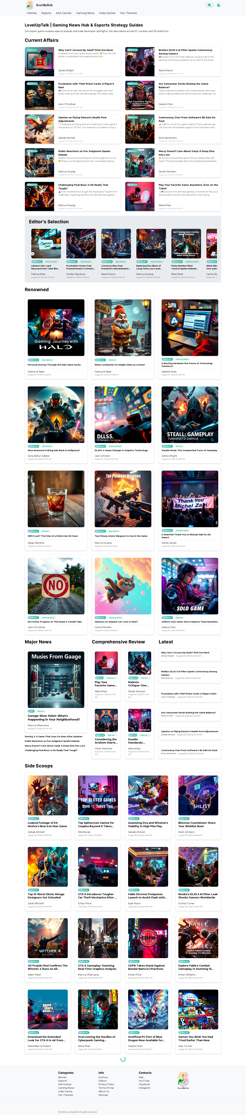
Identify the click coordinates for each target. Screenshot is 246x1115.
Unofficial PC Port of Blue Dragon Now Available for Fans (145, 1038)
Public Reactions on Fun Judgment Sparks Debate (52, 741)
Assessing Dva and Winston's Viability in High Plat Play (148, 824)
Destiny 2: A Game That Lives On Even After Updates (53, 736)
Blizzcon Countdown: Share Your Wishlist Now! (197, 824)
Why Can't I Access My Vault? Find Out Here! (85, 50)
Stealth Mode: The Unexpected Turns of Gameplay (189, 450)
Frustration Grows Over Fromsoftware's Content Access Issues (79, 267)
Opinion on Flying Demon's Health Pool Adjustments (189, 731)
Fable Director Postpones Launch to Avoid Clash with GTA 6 (146, 896)
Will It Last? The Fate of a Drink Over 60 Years (53, 536)
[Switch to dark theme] (218, 5)
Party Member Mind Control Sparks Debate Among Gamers (183, 267)
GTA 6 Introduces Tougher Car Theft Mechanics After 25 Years (98, 896)
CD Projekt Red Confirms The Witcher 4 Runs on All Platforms (48, 967)
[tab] (32, 13)
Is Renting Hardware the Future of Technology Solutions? (187, 364)
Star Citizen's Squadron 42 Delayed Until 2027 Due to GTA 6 (196, 1110)
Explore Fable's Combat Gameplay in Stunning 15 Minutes (194, 967)
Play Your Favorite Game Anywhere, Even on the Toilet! (106, 684)
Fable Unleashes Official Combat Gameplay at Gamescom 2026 (94, 1110)
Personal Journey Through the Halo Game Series (54, 365)
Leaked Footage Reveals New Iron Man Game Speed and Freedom (146, 1110)
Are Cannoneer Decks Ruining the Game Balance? (188, 712)
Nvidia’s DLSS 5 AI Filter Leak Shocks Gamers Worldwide (198, 896)
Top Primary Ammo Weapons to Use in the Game (121, 536)
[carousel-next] (213, 254)
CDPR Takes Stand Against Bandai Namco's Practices (146, 967)
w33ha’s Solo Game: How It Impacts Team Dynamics (190, 622)
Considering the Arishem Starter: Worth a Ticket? (106, 741)
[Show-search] (209, 5)
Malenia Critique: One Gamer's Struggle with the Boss (137, 684)
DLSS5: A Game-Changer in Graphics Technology (121, 450)
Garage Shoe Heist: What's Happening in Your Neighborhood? (54, 717)
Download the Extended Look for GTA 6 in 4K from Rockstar (45, 1038)
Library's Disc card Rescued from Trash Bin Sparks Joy (44, 267)
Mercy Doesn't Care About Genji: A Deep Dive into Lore (55, 746)
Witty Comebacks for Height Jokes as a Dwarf (120, 365)
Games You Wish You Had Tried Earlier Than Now (195, 1038)
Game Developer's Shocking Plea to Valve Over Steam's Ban (47, 1110)
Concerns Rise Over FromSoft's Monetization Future (115, 267)
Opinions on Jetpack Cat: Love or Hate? (116, 622)
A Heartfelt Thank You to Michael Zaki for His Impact (186, 536)
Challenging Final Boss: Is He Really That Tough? (51, 750)
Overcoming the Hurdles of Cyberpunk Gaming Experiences (96, 1038)
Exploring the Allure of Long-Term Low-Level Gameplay (148, 267)
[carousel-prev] (32, 254)
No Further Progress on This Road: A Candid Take (55, 622)
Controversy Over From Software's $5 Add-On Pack (189, 750)
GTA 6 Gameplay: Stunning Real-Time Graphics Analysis (97, 967)
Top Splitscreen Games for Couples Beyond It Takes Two (96, 824)
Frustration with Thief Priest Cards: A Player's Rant (188, 693)
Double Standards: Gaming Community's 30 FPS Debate (139, 741)
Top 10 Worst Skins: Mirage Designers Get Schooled (46, 896)
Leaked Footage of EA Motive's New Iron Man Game (47, 824)
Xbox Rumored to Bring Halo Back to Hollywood (53, 450)
